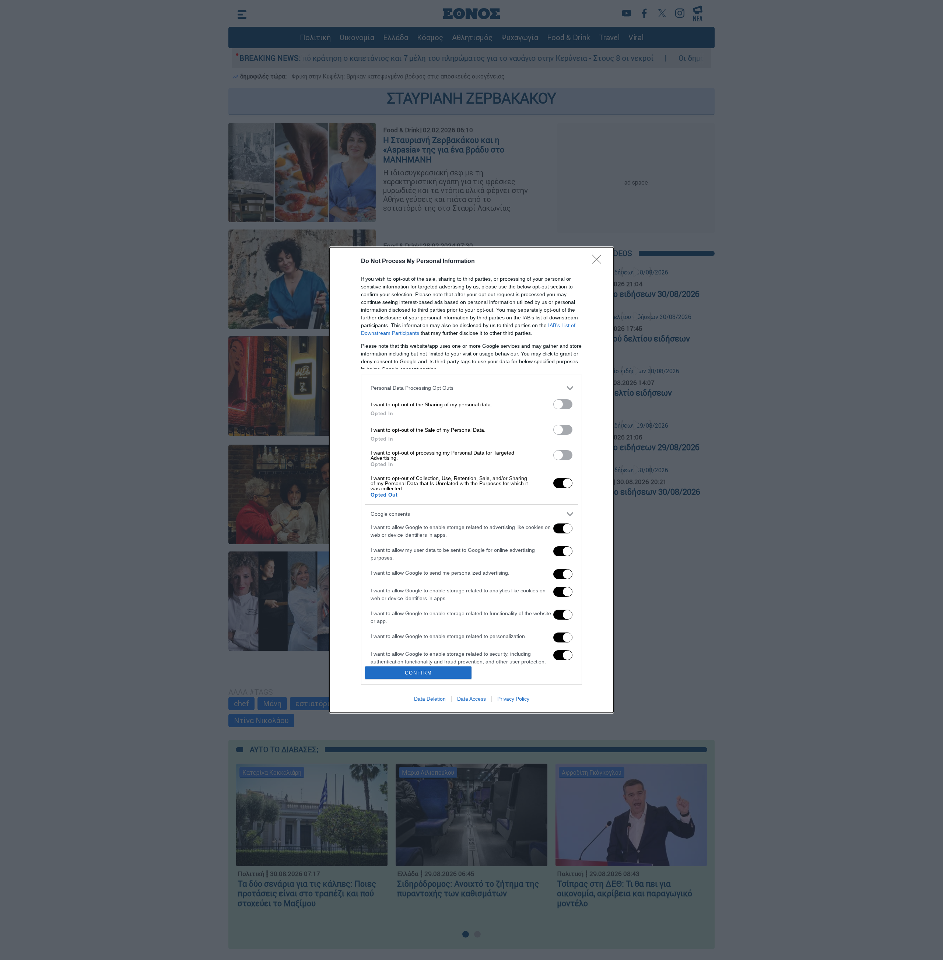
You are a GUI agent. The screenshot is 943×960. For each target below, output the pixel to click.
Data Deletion (430, 699)
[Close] (599, 262)
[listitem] (471, 388)
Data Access (471, 699)
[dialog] (471, 480)
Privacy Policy (513, 699)
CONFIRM (418, 673)
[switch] (562, 404)
